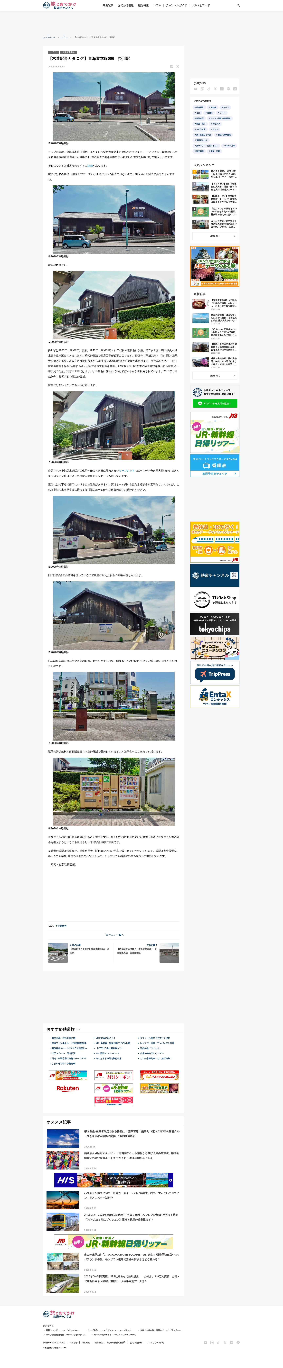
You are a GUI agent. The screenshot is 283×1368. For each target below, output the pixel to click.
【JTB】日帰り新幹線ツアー (109, 1048)
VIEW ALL (215, 236)
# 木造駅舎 (61, 926)
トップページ (49, 37)
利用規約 (86, 1342)
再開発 (210, 113)
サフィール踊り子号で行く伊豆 (155, 1038)
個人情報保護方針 (115, 1342)
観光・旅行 (200, 124)
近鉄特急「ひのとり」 (150, 1048)
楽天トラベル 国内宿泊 (63, 1053)
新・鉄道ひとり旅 (203, 135)
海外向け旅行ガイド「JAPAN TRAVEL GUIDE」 (115, 1335)
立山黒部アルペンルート (107, 1053)
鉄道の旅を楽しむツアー (152, 1053)
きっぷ (226, 107)
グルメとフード (201, 5)
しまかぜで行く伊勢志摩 (63, 1063)
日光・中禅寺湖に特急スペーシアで (69, 1058)
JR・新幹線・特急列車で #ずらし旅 (113, 1043)
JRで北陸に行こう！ (106, 1038)
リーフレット (127, 470)
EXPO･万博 (230, 146)
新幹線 (213, 107)
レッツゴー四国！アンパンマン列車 (157, 1043)
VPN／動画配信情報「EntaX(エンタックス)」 (66, 1335)
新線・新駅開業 (224, 135)
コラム (157, 5)
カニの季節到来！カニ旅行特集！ (156, 1058)
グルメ (215, 129)
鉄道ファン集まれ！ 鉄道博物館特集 (69, 1043)
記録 (90, 165)
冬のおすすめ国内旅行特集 (109, 1058)
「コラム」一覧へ (113, 934)
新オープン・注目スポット (207, 146)
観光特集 (143, 5)
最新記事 (108, 5)
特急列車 (200, 107)
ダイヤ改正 (200, 129)
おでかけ (216, 124)
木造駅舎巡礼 (69, 52)
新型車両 (200, 118)
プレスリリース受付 (155, 1342)
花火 (198, 113)
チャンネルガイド (176, 5)
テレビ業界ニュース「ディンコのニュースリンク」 (110, 1330)
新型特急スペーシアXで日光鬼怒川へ (69, 1048)
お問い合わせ (136, 1342)
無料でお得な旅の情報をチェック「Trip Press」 (161, 1330)
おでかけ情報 (126, 5)
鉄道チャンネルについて (54, 1342)
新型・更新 (215, 151)
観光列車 (200, 151)
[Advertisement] (141, 23)
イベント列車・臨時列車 (221, 118)
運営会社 (99, 1342)
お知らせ (73, 1342)
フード (222, 113)
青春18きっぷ (201, 140)
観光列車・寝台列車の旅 (63, 1038)
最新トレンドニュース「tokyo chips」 (63, 1330)
